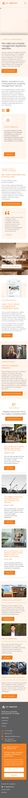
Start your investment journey (12, 393)
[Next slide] (7, 110)
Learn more (7, 335)
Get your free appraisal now (11, 266)
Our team (7, 657)
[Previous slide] (3, 110)
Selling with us (8, 619)
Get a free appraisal (9, 71)
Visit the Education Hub (14, 418)
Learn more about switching (11, 203)
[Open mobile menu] (25, 3)
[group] (14, 136)
